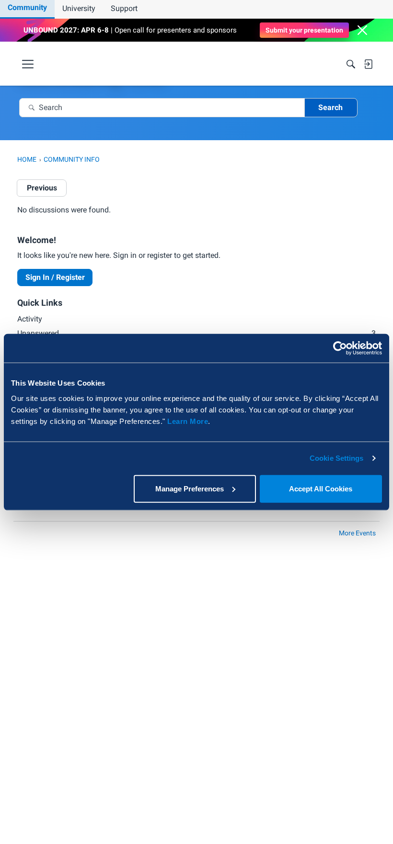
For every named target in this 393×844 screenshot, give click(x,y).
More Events (357, 533)
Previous (42, 187)
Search (330, 107)
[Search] (350, 64)
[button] (362, 30)
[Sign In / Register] (368, 64)
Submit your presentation (304, 30)
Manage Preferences (189, 488)
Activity (29, 318)
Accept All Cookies (320, 488)
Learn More (187, 421)
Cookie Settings (337, 458)
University (78, 8)
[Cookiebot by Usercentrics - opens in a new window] (340, 348)
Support (124, 8)
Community (27, 7)
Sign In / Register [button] (55, 277)
